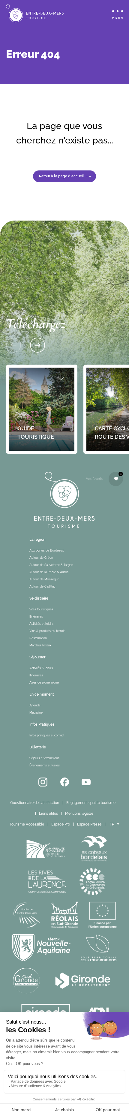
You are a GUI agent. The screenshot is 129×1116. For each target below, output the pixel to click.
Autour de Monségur (44, 579)
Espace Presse (89, 824)
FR (112, 824)
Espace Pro (60, 824)
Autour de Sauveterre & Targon (51, 565)
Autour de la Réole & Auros (48, 572)
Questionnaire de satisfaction (34, 803)
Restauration (38, 638)
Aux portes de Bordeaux (46, 550)
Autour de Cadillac (42, 586)
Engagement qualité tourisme (91, 803)
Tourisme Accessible (27, 824)
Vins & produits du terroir (47, 631)
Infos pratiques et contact (46, 735)
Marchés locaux (40, 645)
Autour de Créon (41, 557)
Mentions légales (79, 813)
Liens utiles (48, 813)
